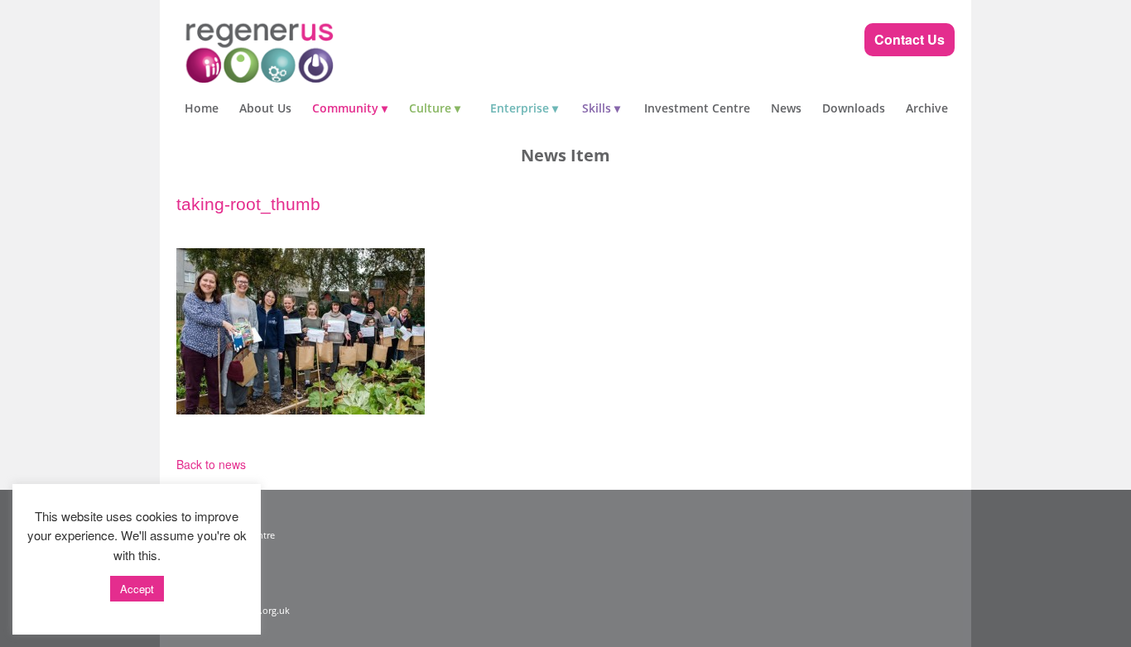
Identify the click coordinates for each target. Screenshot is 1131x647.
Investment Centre (697, 108)
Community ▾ (349, 108)
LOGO (292, 50)
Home (202, 108)
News (786, 108)
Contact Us (909, 39)
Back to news (211, 464)
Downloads (853, 108)
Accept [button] (137, 589)
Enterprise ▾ (524, 108)
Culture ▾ (434, 108)
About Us (265, 108)
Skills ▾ (601, 108)
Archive (927, 108)
